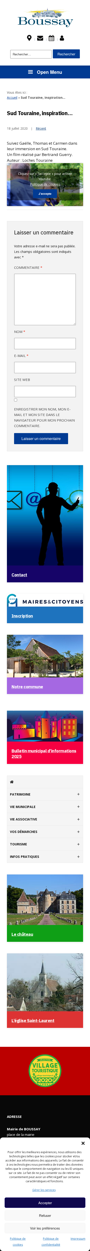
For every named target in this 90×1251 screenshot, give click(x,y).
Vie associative (23, 819)
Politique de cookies (45, 184)
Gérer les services (44, 1190)
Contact (19, 575)
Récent (41, 128)
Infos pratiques (24, 856)
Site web (22, 379)
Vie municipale (23, 807)
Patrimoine (20, 794)
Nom (19, 331)
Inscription (22, 616)
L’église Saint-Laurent (33, 1020)
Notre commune (27, 686)
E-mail (21, 355)
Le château (22, 934)
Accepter (45, 1202)
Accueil (12, 97)
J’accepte (45, 194)
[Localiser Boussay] (29, 39)
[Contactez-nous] (40, 39)
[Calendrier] (51, 39)
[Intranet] (62, 39)
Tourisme (18, 844)
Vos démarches (23, 831)
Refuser (45, 1215)
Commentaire (28, 267)
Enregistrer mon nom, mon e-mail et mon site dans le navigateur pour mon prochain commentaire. (44, 417)
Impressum (78, 1239)
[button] (83, 1143)
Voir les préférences (45, 1228)
